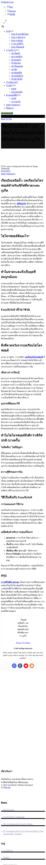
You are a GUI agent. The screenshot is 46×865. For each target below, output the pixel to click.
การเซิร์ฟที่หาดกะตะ (10, 582)
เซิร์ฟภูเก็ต (21, 204)
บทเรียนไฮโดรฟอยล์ (34, 357)
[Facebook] (20, 665)
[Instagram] (14, 665)
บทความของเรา (8, 174)
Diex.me (7, 787)
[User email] (32, 665)
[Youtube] (26, 665)
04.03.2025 (5, 171)
